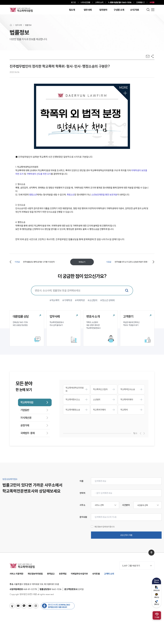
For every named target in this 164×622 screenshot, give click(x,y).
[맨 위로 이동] (151, 553)
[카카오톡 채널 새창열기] (24, 605)
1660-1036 (120, 2)
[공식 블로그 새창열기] (18, 605)
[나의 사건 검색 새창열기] (12, 605)
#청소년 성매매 (107, 300)
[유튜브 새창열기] (30, 605)
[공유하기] (152, 56)
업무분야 (103, 10)
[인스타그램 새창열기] (35, 605)
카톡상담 (156, 597)
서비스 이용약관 (16, 573)
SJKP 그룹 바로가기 (131, 565)
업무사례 (87, 10)
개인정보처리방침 (35, 573)
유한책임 (63, 573)
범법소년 (33, 194)
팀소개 (72, 10)
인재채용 (139, 2)
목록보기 (82, 262)
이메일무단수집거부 (79, 573)
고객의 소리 (99, 2)
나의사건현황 (85, 2)
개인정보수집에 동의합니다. (104, 526)
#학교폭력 (54, 300)
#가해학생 (67, 300)
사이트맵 (96, 573)
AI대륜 (151, 2)
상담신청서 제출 (126, 535)
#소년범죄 (92, 300)
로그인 (73, 2)
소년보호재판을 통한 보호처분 (104, 194)
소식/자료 (134, 10)
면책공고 (51, 573)
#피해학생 (80, 300)
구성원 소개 (119, 10)
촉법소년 (70, 194)
